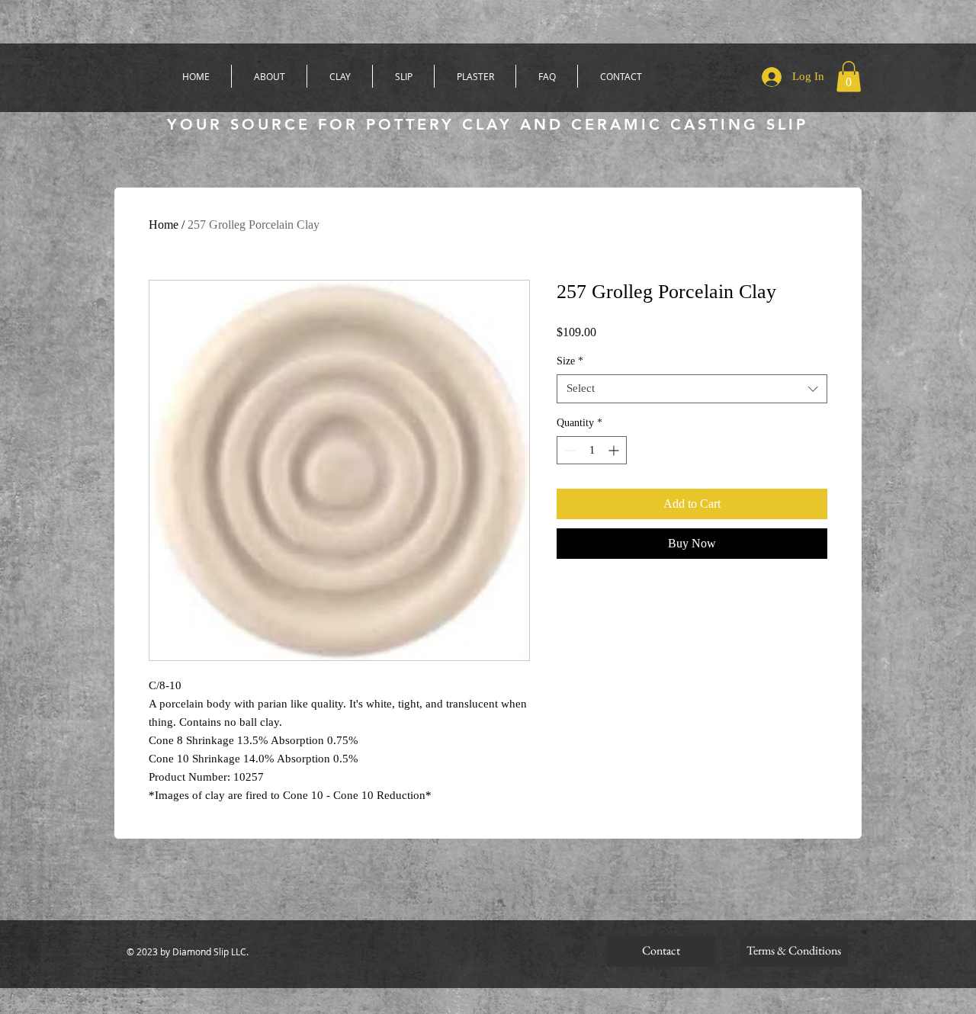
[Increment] (614, 450)
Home (163, 224)
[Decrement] (568, 450)
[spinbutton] (591, 450)
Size (570, 361)
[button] (849, 76)
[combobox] (692, 388)
